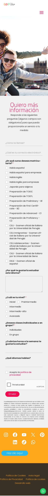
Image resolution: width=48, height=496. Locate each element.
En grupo (14, 334)
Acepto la (20, 374)
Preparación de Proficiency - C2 (24, 219)
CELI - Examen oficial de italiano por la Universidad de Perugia (25, 227)
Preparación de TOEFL (21, 196)
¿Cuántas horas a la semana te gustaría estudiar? (23, 342)
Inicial (12, 302)
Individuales (15, 330)
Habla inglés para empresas (24, 182)
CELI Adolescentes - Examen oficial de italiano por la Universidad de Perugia (25, 246)
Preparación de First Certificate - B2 (24, 207)
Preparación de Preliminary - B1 (25, 201)
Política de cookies (35, 479)
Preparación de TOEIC (21, 191)
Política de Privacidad (11, 479)
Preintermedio (28, 302)
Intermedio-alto (17, 311)
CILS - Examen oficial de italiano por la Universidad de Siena (25, 255)
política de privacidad (20, 374)
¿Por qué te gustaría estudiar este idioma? (22, 271)
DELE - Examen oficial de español (22, 262)
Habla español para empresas (25, 172)
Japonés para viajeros (21, 187)
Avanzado (14, 316)
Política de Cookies (16, 475)
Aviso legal (33, 475)
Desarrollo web (22, 483)
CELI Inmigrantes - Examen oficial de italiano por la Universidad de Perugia (25, 236)
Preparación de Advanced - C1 (25, 213)
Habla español (17, 168)
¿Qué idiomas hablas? (18, 358)
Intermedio (15, 306)
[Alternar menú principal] (41, 12)
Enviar (12, 394)
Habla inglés (15, 177)
